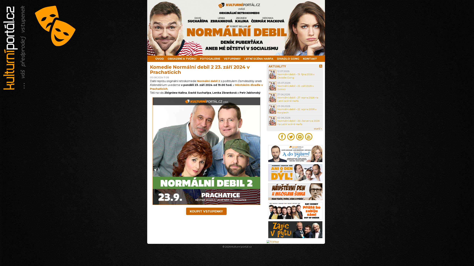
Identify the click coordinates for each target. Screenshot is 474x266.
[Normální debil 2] (206, 204)
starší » (318, 128)
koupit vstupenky (206, 211)
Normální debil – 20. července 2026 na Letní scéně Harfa (298, 122)
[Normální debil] (237, 28)
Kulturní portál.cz (241, 246)
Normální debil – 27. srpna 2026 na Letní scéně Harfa (297, 99)
